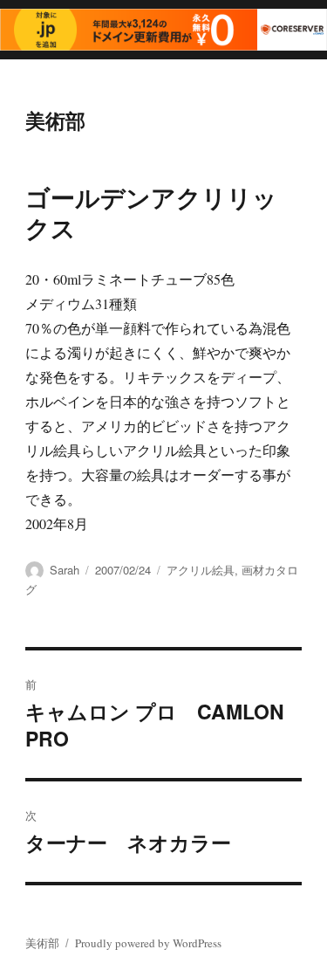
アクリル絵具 (201, 569)
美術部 (55, 120)
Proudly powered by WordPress (148, 943)
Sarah (64, 569)
